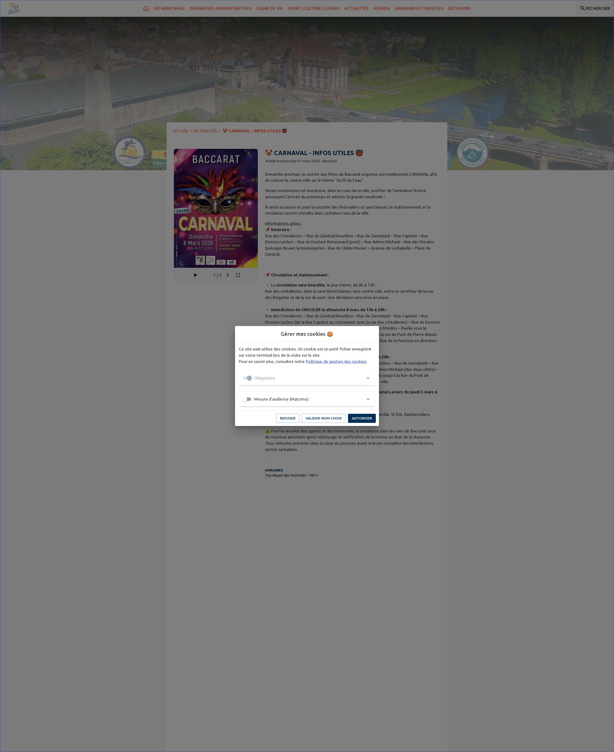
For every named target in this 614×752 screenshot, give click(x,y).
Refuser (287, 418)
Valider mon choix (324, 418)
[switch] (244, 399)
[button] (307, 378)
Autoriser (362, 418)
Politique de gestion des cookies (336, 361)
